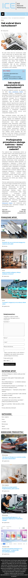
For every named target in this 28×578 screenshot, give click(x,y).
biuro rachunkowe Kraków (16, 91)
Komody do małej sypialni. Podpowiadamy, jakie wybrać (10, 487)
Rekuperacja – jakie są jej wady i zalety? (11, 397)
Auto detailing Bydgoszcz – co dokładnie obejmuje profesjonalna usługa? (12, 519)
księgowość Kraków (7, 203)
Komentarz (7, 321)
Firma (2, 20)
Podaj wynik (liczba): (8, 358)
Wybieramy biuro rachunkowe (6, 211)
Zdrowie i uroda (5, 428)
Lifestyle (4, 421)
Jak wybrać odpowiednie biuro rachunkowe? (11, 74)
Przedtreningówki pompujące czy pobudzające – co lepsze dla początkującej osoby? (12, 550)
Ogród (3, 426)
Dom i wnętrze (5, 417)
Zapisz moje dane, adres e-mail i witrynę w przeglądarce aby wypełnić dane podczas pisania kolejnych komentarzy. (14, 354)
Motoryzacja (5, 424)
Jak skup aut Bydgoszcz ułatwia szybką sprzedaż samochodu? (14, 457)
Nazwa (6, 337)
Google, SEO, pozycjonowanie (22, 211)
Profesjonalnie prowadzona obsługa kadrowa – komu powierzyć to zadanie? (13, 77)
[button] (22, 71)
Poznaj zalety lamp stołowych (9, 408)
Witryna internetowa (8, 346)
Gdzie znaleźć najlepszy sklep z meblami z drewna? (11, 273)
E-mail (5, 342)
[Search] (26, 14)
